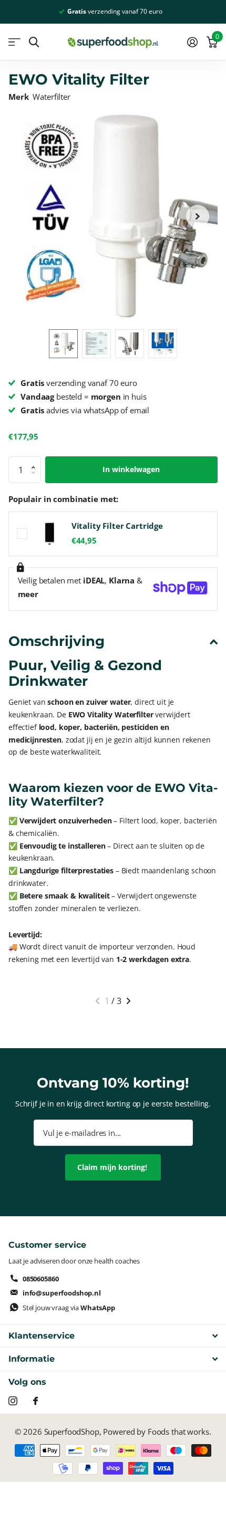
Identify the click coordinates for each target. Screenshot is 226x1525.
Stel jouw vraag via (69, 1307)
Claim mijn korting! (113, 1167)
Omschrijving (56, 641)
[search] (34, 42)
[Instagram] (12, 1400)
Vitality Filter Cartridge (117, 525)
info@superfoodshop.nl (62, 1293)
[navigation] (63, 343)
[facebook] (35, 1401)
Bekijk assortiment (14, 42)
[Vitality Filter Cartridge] (49, 533)
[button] (197, 216)
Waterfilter (51, 96)
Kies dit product (22, 533)
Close (113, 1335)
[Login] (192, 42)
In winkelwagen (131, 469)
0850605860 (41, 1278)
